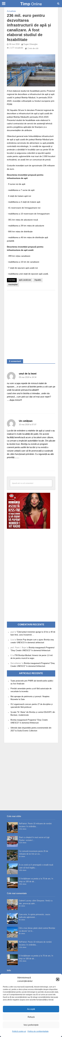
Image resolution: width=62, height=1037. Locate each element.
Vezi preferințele (31, 1025)
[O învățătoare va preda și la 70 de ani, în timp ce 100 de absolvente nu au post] (12, 882)
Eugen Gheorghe (30, 44)
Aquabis (37, 280)
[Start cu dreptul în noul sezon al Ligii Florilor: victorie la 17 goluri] (12, 841)
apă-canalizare (25, 280)
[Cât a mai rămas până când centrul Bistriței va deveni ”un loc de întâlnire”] (12, 932)
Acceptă (31, 1009)
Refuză (31, 1017)
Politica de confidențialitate (38, 1031)
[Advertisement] (31, 323)
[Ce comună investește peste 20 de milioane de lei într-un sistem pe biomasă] (12, 855)
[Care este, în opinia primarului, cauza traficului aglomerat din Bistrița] (12, 918)
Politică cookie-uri (19, 1031)
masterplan (13, 285)
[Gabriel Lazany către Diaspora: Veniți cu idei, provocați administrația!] (12, 904)
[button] (57, 979)
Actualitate (11, 11)
